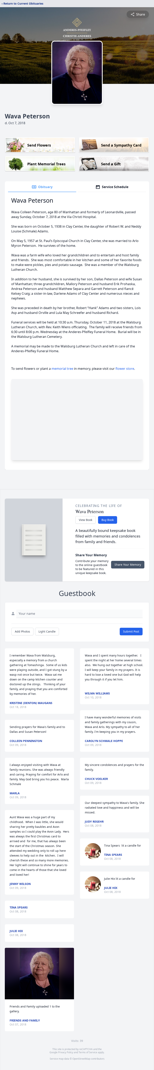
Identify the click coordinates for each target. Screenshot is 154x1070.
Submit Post (131, 631)
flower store (125, 368)
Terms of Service (88, 1052)
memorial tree (62, 368)
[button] (39, 974)
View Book (85, 520)
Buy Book (107, 520)
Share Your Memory (127, 564)
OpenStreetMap (81, 1058)
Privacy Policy (65, 1052)
